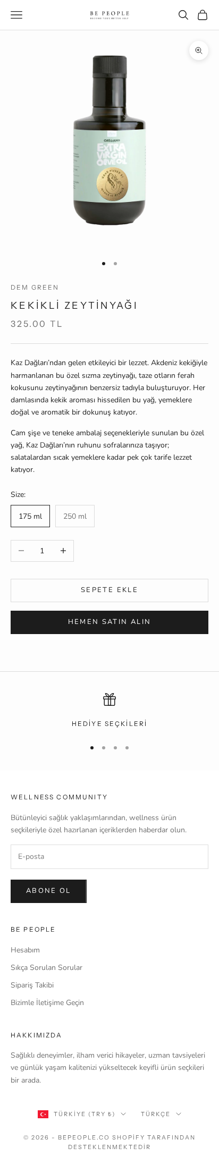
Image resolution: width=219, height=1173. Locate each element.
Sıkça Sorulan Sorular (46, 968)
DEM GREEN (35, 287)
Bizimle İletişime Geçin (47, 1003)
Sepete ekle (109, 590)
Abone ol (48, 891)
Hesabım (25, 950)
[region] (109, 711)
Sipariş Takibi (32, 985)
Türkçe (156, 1114)
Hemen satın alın (109, 622)
